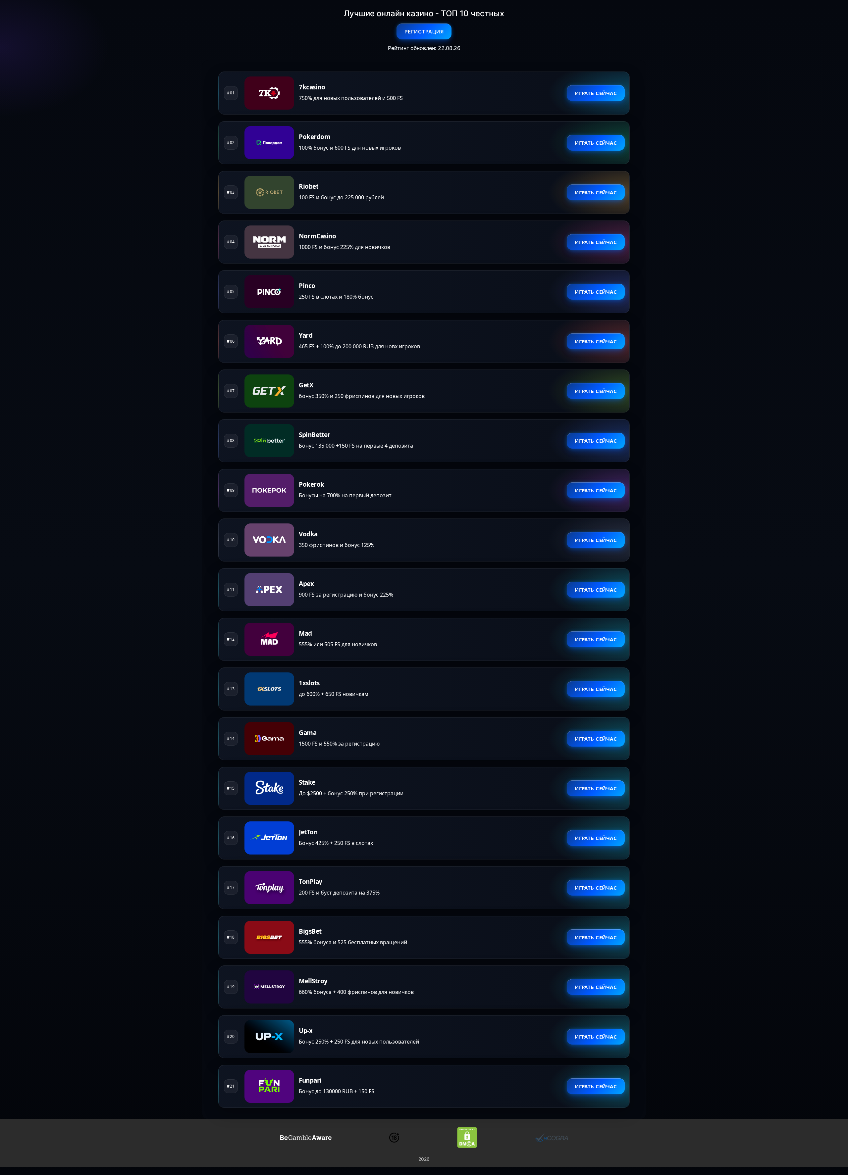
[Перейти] (306, 1137)
